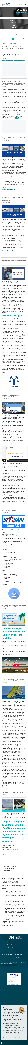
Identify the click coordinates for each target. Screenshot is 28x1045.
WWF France (5, 818)
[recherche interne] (20, 4)
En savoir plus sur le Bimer (8, 189)
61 (23, 38)
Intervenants (12, 1)
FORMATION (14, 18)
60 (21, 38)
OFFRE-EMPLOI (14, 20)
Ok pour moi (22, 1037)
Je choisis (14, 1037)
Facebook (14, 27)
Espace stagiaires (22, 1)
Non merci (5, 1037)
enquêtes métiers (8, 298)
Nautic (21, 364)
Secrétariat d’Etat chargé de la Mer (10, 422)
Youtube (14, 25)
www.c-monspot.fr (12, 648)
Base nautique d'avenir (7, 434)
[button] (2, 1043)
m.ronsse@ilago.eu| (20, 780)
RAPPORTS (14, 22)
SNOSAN (17, 529)
